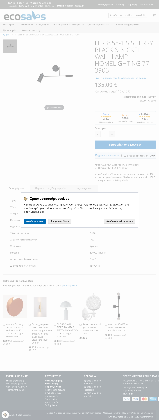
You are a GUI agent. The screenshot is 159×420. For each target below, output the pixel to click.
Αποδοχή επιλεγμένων (119, 221)
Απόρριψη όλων (60, 221)
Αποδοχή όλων (34, 221)
